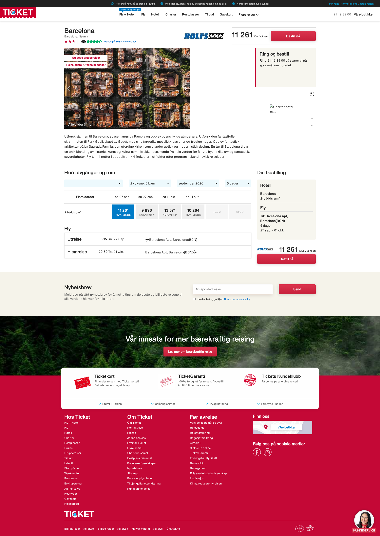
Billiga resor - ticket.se (79, 528)
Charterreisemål (137, 453)
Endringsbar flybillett (203, 458)
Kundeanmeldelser (139, 488)
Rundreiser (71, 478)
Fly (143, 14)
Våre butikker (364, 14)
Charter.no (173, 528)
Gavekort (226, 14)
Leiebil (68, 463)
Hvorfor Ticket (136, 442)
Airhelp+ (195, 442)
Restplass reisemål (139, 458)
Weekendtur (72, 473)
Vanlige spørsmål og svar (206, 422)
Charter (170, 14)
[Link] (258, 451)
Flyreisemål (134, 448)
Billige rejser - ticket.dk (113, 528)
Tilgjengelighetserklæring (144, 483)
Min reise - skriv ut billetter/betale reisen (351, 3)
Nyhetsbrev (134, 468)
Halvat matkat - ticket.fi (147, 528)
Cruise (68, 448)
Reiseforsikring (200, 432)
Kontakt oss (135, 427)
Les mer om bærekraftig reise (190, 351)
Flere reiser (249, 14)
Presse (131, 432)
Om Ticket (134, 422)
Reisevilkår (197, 463)
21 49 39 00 (342, 14)
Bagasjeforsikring (201, 438)
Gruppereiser (72, 453)
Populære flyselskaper (141, 463)
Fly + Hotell (127, 14)
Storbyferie (71, 468)
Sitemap (132, 473)
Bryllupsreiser (73, 483)
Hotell (155, 14)
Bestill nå (293, 36)
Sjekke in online (200, 448)
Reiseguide (197, 427)
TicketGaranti (199, 453)
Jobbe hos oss (136, 438)
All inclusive (72, 488)
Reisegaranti (198, 468)
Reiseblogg (71, 503)
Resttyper (70, 493)
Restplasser (190, 14)
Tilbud (209, 14)
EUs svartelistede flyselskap (208, 473)
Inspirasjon (197, 478)
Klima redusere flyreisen (206, 483)
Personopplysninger (140, 478)
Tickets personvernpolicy (237, 299)
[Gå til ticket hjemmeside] (18, 12)
